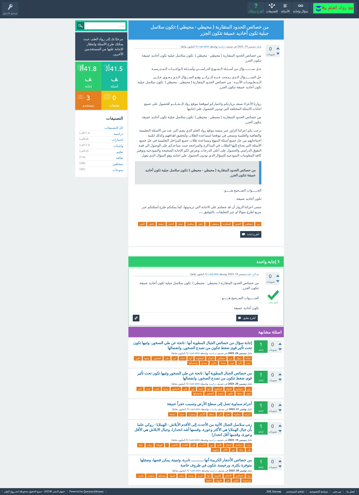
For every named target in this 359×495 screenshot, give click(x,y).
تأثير (240, 363)
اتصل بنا (351, 491)
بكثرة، (141, 475)
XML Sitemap (274, 491)
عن (174, 358)
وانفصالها (193, 363)
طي (167, 358)
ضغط (223, 363)
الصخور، (157, 358)
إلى (219, 414)
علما (141, 445)
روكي (149, 445)
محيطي (215, 224)
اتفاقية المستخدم (295, 491)
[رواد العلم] (333, 8)
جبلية (180, 224)
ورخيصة (246, 480)
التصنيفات (272, 11)
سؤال (239, 358)
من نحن (337, 491)
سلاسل (190, 224)
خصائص (249, 224)
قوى (232, 363)
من (258, 224)
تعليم (119, 152)
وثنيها (146, 358)
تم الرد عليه (253, 274)
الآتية (219, 445)
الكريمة (217, 475)
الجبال (210, 358)
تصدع (204, 363)
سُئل (259, 46)
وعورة (216, 450)
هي (233, 450)
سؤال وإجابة (300, 11)
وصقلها (162, 475)
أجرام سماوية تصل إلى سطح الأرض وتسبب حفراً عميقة (209, 404)
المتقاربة (227, 224)
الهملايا (159, 445)
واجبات (213, 409)
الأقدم (185, 445)
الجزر (142, 224)
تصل (228, 414)
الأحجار (228, 475)
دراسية (221, 46)
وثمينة (190, 475)
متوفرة (151, 475)
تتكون (151, 224)
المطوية (200, 358)
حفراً (182, 414)
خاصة (208, 480)
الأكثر (225, 450)
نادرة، (200, 475)
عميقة (161, 224)
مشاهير (118, 164)
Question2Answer (94, 491)
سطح (211, 414)
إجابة (248, 358)
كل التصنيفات (114, 127)
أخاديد (171, 224)
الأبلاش (174, 445)
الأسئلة (285, 11)
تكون (200, 224)
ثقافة (119, 158)
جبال (241, 450)
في (227, 480)
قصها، (172, 475)
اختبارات (117, 140)
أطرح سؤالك (256, 11)
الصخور (175, 389)
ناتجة (182, 358)
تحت (248, 363)
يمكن (181, 475)
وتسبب (191, 414)
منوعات (117, 170)
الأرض (202, 414)
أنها (190, 358)
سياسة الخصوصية (319, 491)
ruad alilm (194, 353)
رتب (248, 445)
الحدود (238, 224)
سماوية (237, 414)
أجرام (247, 414)
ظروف (219, 480)
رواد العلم (9, 491)
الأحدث (202, 445)
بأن (248, 450)
